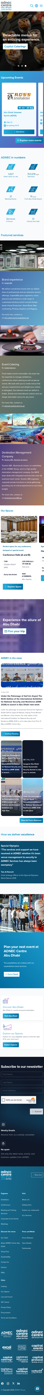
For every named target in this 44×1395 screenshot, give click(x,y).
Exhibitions (5, 1199)
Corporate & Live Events (10, 1219)
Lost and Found (6, 1297)
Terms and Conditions (9, 1318)
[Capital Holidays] (22, 1371)
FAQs (3, 1272)
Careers (4, 1267)
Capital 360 (8, 283)
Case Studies (27, 1243)
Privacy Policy (6, 1307)
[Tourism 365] (6, 1371)
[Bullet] (18, 66)
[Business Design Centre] (22, 1347)
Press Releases (27, 1238)
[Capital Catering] (6, 1359)
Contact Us (5, 1262)
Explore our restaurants (30, 1210)
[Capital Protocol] (37, 1359)
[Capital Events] (37, 1347)
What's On (26, 1199)
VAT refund (5, 1302)
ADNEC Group (20, 1390)
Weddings (4, 1224)
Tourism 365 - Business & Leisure (16, 460)
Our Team (4, 1238)
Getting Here (26, 1205)
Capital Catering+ (10, 368)
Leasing (4, 1286)
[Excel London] (6, 1347)
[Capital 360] (22, 1359)
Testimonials (26, 1248)
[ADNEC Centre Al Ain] (37, 1334)
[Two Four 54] (37, 1371)
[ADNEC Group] (6, 1334)
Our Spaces (5, 1291)
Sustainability (5, 1257)
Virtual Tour (5, 1251)
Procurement (5, 1312)
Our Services (27, 1215)
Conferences (5, 1205)
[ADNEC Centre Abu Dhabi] (6, 1175)
